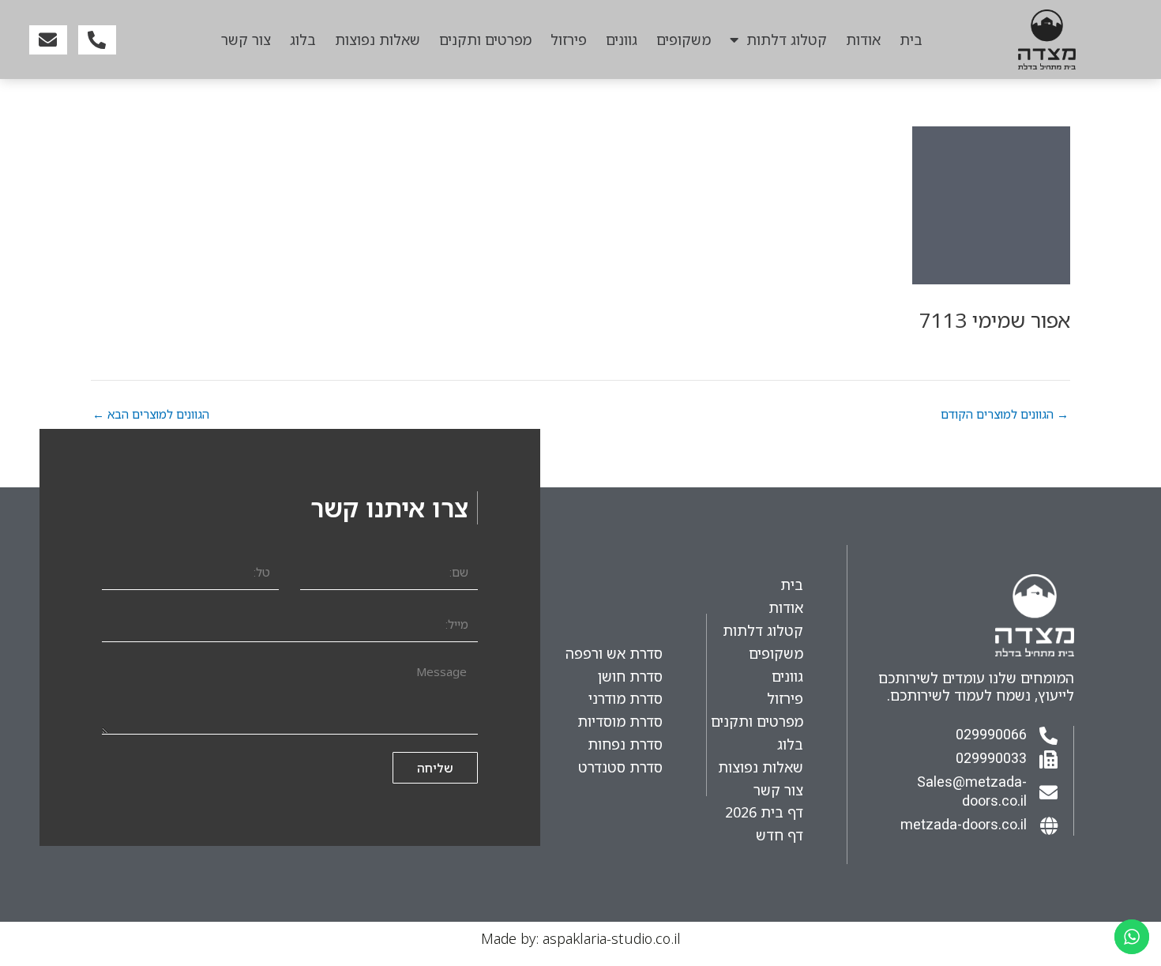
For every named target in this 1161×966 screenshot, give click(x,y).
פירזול (568, 39)
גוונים (621, 39)
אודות (863, 39)
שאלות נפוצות (377, 39)
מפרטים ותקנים (485, 39)
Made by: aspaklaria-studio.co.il (581, 938)
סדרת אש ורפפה (614, 653)
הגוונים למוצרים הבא (150, 414)
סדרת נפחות (625, 744)
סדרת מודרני (625, 698)
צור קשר (246, 39)
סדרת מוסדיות (620, 721)
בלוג (303, 39)
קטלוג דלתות (786, 39)
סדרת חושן (630, 676)
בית (911, 39)
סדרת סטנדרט (620, 766)
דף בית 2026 (764, 811)
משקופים (683, 39)
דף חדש (779, 834)
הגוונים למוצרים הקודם (1005, 414)
